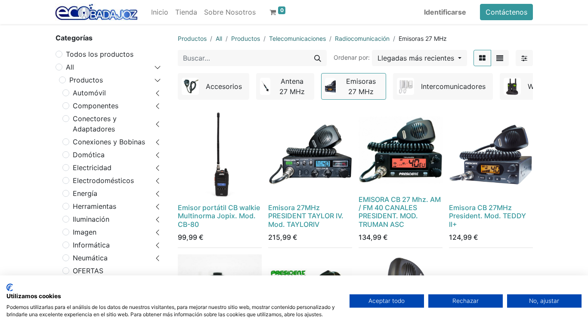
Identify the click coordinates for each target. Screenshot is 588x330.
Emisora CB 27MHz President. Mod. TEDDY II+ (487, 215)
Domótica (89, 154)
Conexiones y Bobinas (109, 142)
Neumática (90, 258)
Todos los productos (99, 54)
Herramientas (94, 206)
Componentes (95, 105)
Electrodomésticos (103, 180)
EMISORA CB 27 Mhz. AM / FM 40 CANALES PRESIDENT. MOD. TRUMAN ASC (400, 212)
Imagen (84, 232)
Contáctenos (506, 12)
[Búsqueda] (318, 58)
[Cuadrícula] (482, 58)
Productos (86, 80)
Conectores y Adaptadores (95, 123)
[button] (419, 58)
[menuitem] (160, 12)
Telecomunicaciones (297, 38)
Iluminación (91, 219)
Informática (91, 245)
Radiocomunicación (362, 38)
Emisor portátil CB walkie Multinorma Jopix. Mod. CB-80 (219, 215)
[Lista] (500, 58)
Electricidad (92, 167)
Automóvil (89, 93)
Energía (85, 193)
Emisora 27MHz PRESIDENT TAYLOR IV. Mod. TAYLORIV (306, 215)
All (70, 67)
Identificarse (445, 12)
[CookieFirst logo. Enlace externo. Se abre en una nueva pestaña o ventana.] (9, 287)
